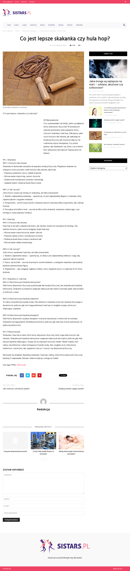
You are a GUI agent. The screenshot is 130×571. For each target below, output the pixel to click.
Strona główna (7, 2)
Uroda (60, 25)
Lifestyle (33, 25)
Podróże (51, 25)
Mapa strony (117, 569)
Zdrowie (79, 25)
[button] (124, 25)
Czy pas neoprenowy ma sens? (15, 451)
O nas (17, 2)
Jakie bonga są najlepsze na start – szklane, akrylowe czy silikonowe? (106, 84)
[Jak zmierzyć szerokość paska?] (95, 147)
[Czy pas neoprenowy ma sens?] (15, 440)
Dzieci (16, 25)
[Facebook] (125, 2)
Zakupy (69, 25)
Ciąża (24, 25)
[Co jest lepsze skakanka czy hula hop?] (95, 135)
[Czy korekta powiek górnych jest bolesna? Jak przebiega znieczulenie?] (95, 111)
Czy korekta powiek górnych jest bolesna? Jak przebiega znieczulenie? (115, 110)
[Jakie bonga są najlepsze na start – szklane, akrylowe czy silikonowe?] (108, 68)
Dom (9, 25)
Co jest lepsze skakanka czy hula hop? (115, 133)
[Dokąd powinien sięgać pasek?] (95, 123)
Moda (42, 25)
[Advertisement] (81, 13)
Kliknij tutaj (21, 365)
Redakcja (43, 409)
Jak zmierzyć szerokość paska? (16, 389)
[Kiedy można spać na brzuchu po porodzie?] (71, 440)
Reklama (24, 2)
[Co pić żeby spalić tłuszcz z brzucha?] (43, 440)
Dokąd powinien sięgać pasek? (71, 389)
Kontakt (32, 2)
